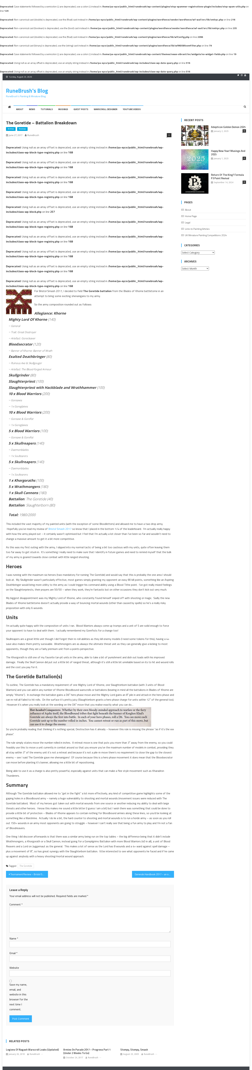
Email (13, 953)
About (19, 109)
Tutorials (47, 109)
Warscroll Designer (105, 109)
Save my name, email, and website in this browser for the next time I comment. (18, 996)
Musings (63, 109)
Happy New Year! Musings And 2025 (228, 152)
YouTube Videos (132, 109)
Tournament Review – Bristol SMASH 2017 (29, 874)
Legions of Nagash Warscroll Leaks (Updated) (32, 1049)
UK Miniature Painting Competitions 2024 (206, 235)
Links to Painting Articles (197, 229)
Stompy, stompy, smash (134, 1049)
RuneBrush (33, 135)
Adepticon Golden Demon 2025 (228, 127)
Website (14, 968)
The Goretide (26, 866)
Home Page (191, 216)
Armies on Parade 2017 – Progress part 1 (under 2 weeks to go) (87, 1051)
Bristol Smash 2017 (59, 529)
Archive (11, 128)
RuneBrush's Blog (27, 91)
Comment (16, 904)
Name (13, 938)
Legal (187, 222)
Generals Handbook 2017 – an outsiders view (154, 874)
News (32, 109)
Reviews (22, 128)
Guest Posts (81, 109)
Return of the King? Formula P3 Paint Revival (227, 176)
